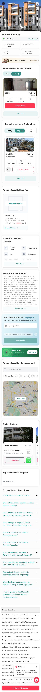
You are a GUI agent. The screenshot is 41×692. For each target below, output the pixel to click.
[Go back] (3, 3)
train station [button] (12, 376)
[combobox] (22, 369)
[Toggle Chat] (36, 680)
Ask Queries (20, 340)
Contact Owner (20, 106)
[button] (16, 223)
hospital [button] (26, 376)
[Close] (37, 667)
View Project (15, 460)
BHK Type (30, 131)
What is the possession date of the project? (18, 334)
